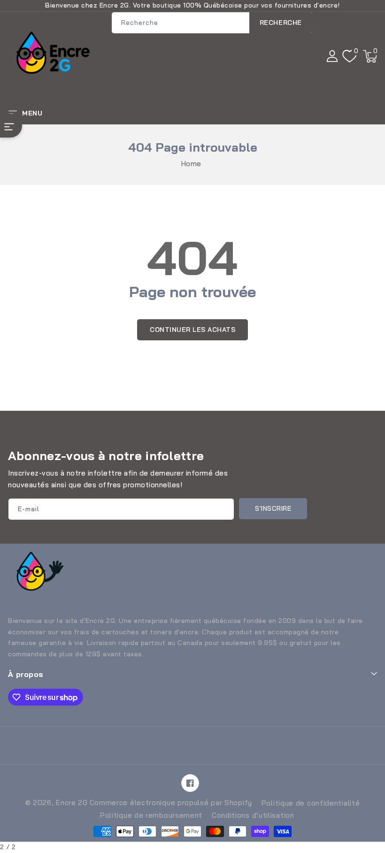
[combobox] (212, 22)
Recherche (281, 22)
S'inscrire (273, 508)
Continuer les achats (192, 329)
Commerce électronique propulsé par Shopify (171, 802)
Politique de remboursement (151, 815)
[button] (370, 56)
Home (191, 163)
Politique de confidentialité (311, 803)
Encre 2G (72, 802)
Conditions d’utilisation (253, 815)
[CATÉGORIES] (11, 125)
